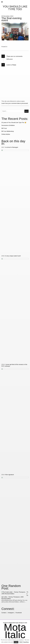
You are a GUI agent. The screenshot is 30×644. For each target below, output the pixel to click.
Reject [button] (21, 642)
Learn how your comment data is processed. (14, 103)
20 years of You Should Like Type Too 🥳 (13, 122)
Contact (3, 612)
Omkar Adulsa (5, 134)
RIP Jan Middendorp (7, 131)
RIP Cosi (4, 128)
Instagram (11, 612)
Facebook (19, 612)
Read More (26, 642)
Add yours (9, 59)
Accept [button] (16, 642)
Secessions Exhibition (8, 125)
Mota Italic (15, 631)
